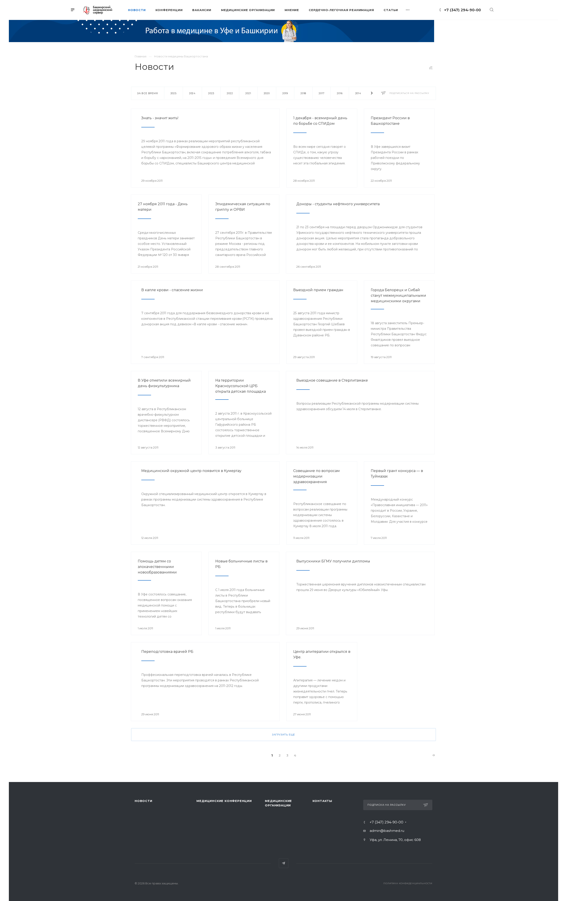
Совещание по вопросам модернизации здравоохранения (316, 476)
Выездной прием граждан (318, 290)
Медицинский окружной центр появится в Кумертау (191, 471)
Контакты (322, 801)
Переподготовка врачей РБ (167, 651)
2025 (174, 93)
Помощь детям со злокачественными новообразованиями (157, 566)
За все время (147, 93)
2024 (192, 93)
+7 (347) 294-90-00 (462, 10)
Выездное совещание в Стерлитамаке (332, 380)
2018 (303, 93)
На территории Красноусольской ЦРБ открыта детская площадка (240, 386)
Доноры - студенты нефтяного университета (338, 204)
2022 (230, 93)
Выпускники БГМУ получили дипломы (333, 561)
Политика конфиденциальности (407, 883)
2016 (339, 93)
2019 (285, 93)
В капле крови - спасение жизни (172, 290)
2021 (248, 93)
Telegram (283, 863)
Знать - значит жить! (159, 118)
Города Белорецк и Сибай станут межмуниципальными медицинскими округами (398, 295)
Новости (143, 801)
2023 (211, 93)
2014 (358, 93)
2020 (267, 93)
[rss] (430, 68)
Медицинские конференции (224, 801)
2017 (321, 93)
